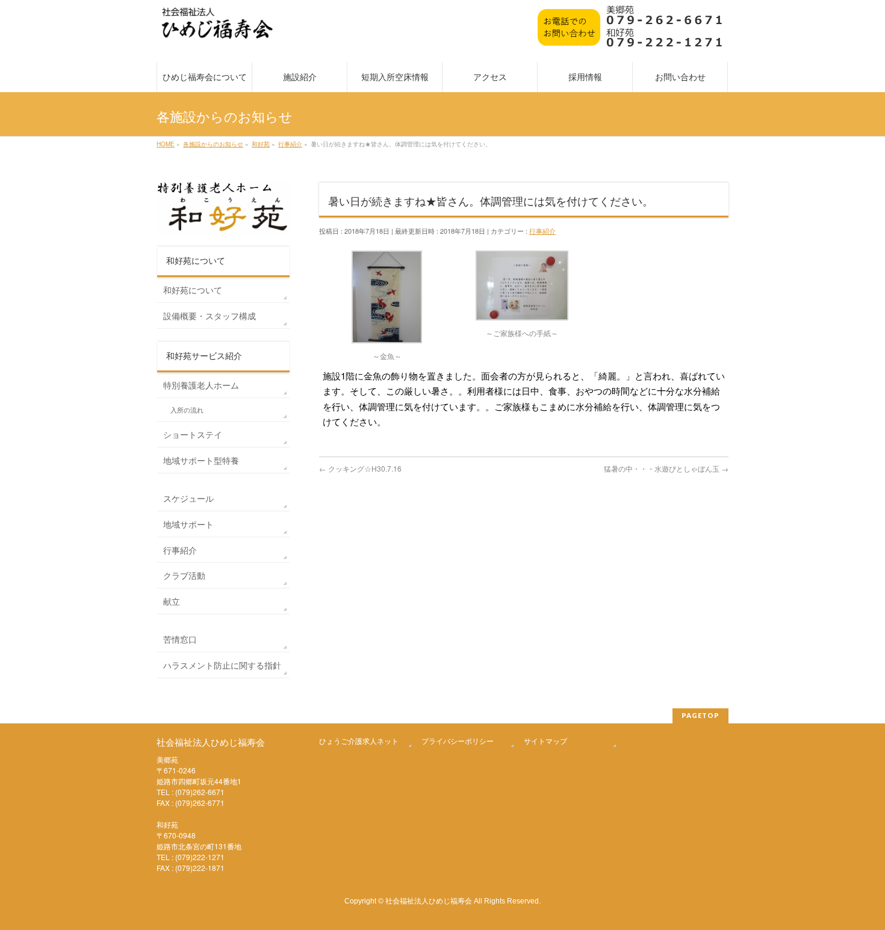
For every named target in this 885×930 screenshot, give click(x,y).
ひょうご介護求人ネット (359, 740)
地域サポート (188, 524)
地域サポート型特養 (201, 460)
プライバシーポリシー (457, 740)
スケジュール (188, 498)
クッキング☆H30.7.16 (360, 468)
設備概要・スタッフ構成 (209, 316)
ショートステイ (192, 434)
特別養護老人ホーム (201, 385)
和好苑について (192, 290)
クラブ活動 (184, 575)
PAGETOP (700, 715)
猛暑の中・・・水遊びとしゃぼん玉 (666, 468)
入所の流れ (186, 409)
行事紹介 (542, 231)
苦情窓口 (180, 639)
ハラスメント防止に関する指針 (222, 665)
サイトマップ (545, 740)
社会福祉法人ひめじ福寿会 (428, 900)
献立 (171, 601)
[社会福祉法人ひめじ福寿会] (217, 29)
